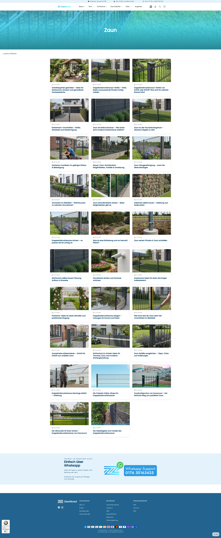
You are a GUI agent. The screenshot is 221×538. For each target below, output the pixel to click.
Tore (90, 6)
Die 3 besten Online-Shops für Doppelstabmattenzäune (105, 394)
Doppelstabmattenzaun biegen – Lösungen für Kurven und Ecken (107, 317)
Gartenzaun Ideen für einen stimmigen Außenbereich (150, 279)
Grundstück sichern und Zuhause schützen (107, 279)
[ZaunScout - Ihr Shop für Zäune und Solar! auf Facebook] (59, 507)
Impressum (109, 508)
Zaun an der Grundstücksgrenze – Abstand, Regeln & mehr (148, 128)
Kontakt (81, 508)
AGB (107, 511)
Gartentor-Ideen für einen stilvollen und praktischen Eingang (69, 317)
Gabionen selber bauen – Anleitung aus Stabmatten (151, 204)
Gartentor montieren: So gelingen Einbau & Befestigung (69, 166)
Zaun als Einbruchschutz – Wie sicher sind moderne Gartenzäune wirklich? (109, 128)
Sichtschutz (101, 6)
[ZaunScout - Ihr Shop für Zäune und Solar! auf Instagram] (62, 507)
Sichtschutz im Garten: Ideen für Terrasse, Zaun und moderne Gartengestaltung (106, 355)
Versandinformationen (112, 505)
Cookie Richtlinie (111, 514)
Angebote (138, 6)
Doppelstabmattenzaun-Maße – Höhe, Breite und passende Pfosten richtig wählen (110, 89)
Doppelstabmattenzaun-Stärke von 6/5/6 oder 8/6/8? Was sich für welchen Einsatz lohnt (151, 89)
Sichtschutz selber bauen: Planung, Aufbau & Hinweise (67, 279)
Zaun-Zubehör (115, 6)
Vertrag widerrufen (84, 514)
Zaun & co (136, 508)
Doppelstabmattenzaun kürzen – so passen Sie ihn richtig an (67, 241)
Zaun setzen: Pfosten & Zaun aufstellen (150, 240)
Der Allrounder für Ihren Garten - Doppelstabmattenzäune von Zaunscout (69, 432)
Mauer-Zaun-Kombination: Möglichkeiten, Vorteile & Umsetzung (108, 166)
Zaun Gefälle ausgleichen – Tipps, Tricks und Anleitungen (151, 354)
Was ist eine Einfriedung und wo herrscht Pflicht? (110, 241)
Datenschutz (109, 517)
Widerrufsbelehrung (112, 520)
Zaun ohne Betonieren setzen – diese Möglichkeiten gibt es (108, 204)
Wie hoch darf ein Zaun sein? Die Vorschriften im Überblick (148, 317)
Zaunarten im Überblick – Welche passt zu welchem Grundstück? (68, 204)
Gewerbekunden (84, 511)
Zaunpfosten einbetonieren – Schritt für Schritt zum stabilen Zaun (68, 354)
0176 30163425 (69, 479)
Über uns (82, 505)
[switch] (6, 531)
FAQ (134, 511)
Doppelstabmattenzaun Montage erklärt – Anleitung (69, 394)
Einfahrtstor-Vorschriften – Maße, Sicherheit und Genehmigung (66, 128)
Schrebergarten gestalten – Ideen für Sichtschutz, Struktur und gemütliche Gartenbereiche (67, 89)
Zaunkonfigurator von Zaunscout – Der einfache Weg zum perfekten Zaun (150, 394)
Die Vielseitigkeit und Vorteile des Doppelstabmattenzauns (107, 432)
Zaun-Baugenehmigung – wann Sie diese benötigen (149, 166)
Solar (128, 6)
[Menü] (9, 521)
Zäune (81, 6)
